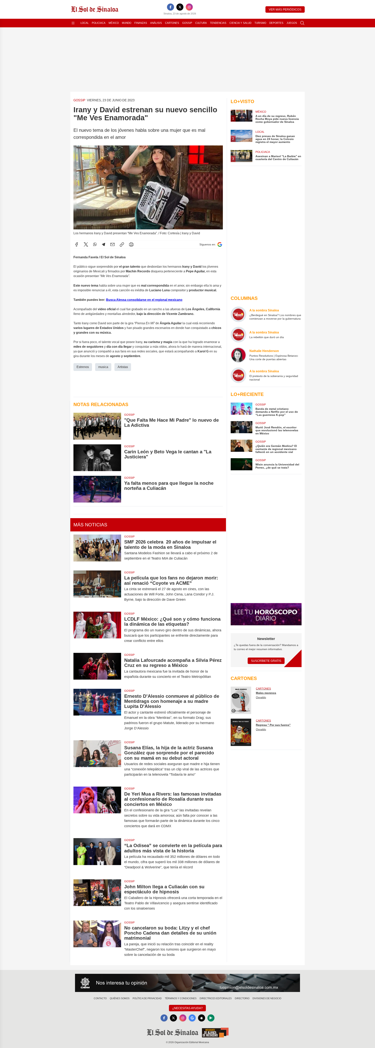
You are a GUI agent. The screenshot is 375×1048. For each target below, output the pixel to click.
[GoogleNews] (192, 1017)
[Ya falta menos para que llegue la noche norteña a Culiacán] (97, 489)
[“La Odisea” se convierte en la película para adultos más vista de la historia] (97, 856)
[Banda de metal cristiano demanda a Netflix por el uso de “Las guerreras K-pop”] (241, 409)
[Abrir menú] (73, 23)
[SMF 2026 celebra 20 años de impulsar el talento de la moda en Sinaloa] (97, 550)
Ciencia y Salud (240, 22)
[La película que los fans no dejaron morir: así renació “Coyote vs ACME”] (97, 588)
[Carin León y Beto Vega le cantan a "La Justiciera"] (97, 457)
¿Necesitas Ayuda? (187, 1008)
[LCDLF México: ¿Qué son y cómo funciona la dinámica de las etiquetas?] (97, 630)
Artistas (123, 367)
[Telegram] (103, 244)
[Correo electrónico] (112, 244)
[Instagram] (189, 7)
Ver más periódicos (285, 9)
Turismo (260, 22)
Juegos (292, 22)
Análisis (156, 22)
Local (84, 22)
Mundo (126, 22)
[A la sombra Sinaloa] (238, 314)
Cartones (172, 22)
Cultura (201, 22)
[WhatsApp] (95, 244)
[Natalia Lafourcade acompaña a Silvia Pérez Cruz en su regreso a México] (97, 668)
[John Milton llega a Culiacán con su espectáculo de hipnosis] (97, 897)
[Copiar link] (122, 244)
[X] (179, 7)
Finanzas (140, 22)
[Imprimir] (131, 244)
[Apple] (201, 1017)
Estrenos (83, 367)
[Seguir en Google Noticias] (220, 244)
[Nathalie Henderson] (238, 355)
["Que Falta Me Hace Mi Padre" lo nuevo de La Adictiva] (97, 426)
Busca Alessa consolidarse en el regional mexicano (144, 299)
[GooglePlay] (210, 1017)
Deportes (276, 22)
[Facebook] (170, 7)
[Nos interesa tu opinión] (187, 983)
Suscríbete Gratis (266, 660)
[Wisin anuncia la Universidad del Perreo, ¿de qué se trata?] (241, 464)
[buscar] (302, 23)
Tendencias (218, 22)
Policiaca (98, 22)
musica (103, 367)
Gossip (187, 22)
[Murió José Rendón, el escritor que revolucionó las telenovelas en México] (241, 428)
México (114, 22)
